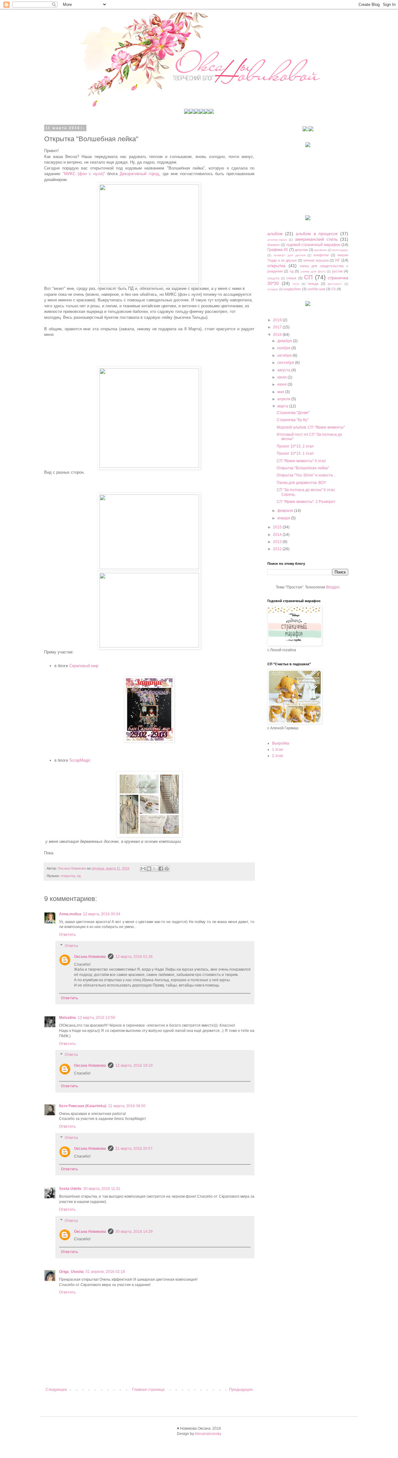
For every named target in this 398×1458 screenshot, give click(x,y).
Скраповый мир (83, 665)
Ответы (71, 946)
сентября (286, 362)
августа (284, 370)
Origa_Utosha (71, 1272)
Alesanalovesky (208, 1434)
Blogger (332, 587)
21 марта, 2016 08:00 (127, 1106)
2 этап (277, 756)
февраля (285, 510)
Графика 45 (277, 250)
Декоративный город (139, 173)
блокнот (273, 245)
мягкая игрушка (316, 260)
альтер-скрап (277, 239)
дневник (320, 250)
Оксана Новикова (90, 956)
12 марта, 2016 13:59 (96, 1017)
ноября (284, 348)
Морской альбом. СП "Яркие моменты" (311, 427)
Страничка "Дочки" (293, 413)
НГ (337, 260)
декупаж (301, 250)
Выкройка (280, 743)
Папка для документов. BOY (301, 483)
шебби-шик (316, 289)
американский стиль (316, 239)
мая (281, 392)
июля (282, 377)
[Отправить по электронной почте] (143, 869)
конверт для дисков (289, 255)
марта (283, 406)
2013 (278, 542)
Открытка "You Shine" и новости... (306, 475)
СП (308, 277)
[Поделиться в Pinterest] (167, 869)
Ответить (67, 934)
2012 (278, 549)
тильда (313, 284)
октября (285, 355)
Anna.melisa (70, 914)
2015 (278, 527)
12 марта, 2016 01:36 (134, 956)
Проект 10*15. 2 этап (295, 446)
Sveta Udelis (70, 1188)
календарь (340, 250)
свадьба (273, 278)
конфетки (321, 255)
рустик (337, 271)
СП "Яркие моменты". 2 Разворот (306, 501)
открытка (68, 876)
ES (333, 289)
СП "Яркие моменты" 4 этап (301, 461)
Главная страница (148, 1389)
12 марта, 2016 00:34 (101, 914)
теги (296, 284)
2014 (278, 534)
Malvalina (67, 1017)
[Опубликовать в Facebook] (161, 869)
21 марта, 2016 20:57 (134, 1148)
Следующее (56, 1389)
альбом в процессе (316, 233)
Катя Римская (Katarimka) (82, 1106)
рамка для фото (313, 271)
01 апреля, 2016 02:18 (105, 1272)
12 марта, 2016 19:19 (134, 1065)
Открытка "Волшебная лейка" (303, 468)
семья (291, 278)
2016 (278, 334)
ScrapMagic (80, 760)
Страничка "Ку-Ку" (292, 420)
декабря (285, 341)
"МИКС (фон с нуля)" (83, 173)
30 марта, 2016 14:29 (134, 1231)
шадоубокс (292, 289)
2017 (278, 327)
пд (79, 876)
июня (282, 384)
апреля (284, 399)
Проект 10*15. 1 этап (295, 453)
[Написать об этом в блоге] (149, 869)
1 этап (277, 749)
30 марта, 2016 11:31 (101, 1188)
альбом (275, 233)
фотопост (335, 284)
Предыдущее (241, 1389)
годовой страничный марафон (313, 245)
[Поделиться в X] (155, 869)
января (284, 518)
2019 (278, 320)
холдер (272, 289)
